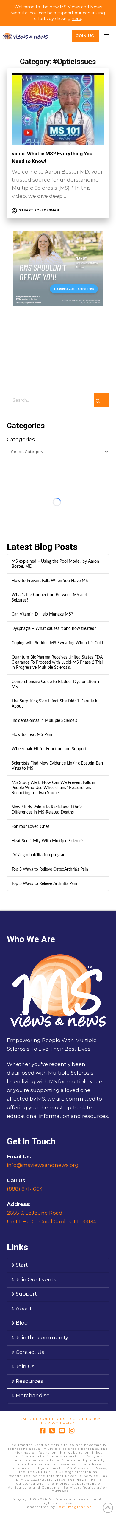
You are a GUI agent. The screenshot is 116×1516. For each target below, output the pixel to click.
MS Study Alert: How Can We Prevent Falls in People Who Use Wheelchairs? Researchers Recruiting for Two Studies (53, 787)
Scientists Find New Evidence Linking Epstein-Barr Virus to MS (58, 766)
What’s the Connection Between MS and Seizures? (49, 597)
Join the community (42, 1337)
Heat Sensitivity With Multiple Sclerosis (48, 841)
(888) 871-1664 (25, 1189)
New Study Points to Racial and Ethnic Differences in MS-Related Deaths (47, 809)
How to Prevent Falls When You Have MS (50, 581)
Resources (29, 1381)
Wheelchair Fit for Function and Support (49, 749)
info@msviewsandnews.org (43, 1165)
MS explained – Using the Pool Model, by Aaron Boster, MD (55, 564)
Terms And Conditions (40, 1419)
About (24, 1308)
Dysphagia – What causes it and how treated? (54, 628)
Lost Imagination (74, 1507)
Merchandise (33, 1395)
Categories (21, 439)
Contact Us (30, 1352)
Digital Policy (84, 1419)
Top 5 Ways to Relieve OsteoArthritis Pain (50, 869)
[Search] (101, 400)
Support (26, 1294)
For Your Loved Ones (30, 826)
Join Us (25, 1366)
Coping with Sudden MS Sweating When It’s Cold (57, 643)
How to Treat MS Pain (32, 734)
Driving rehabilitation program (39, 855)
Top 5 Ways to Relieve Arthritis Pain (44, 883)
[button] (106, 36)
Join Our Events (36, 1279)
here (76, 18)
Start (22, 1265)
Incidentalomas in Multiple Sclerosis (44, 720)
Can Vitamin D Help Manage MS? (42, 614)
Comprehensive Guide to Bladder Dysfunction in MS (56, 684)
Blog (22, 1323)
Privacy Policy (58, 1423)
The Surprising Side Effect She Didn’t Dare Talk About (54, 703)
